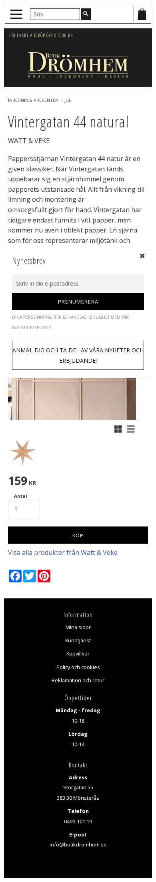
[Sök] (86, 14)
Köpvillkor (78, 653)
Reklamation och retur (78, 680)
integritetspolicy (31, 327)
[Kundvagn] (142, 14)
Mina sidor (78, 627)
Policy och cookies (78, 667)
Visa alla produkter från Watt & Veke (63, 552)
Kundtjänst (78, 640)
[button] (17, 15)
